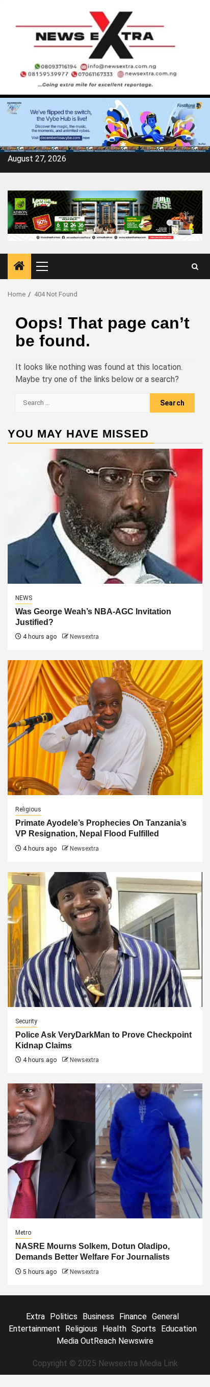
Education (179, 1329)
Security (26, 1021)
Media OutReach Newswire (105, 1341)
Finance (133, 1316)
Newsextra (84, 636)
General (165, 1316)
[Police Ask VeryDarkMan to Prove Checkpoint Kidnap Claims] (105, 939)
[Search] (195, 267)
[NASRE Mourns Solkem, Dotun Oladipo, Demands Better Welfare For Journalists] (105, 1150)
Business (98, 1316)
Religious (28, 809)
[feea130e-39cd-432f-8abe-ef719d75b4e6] (105, 124)
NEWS (23, 598)
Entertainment (34, 1329)
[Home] (19, 267)
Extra (35, 1316)
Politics (63, 1316)
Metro (23, 1232)
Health (114, 1329)
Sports (144, 1329)
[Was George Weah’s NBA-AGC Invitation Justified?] (105, 516)
